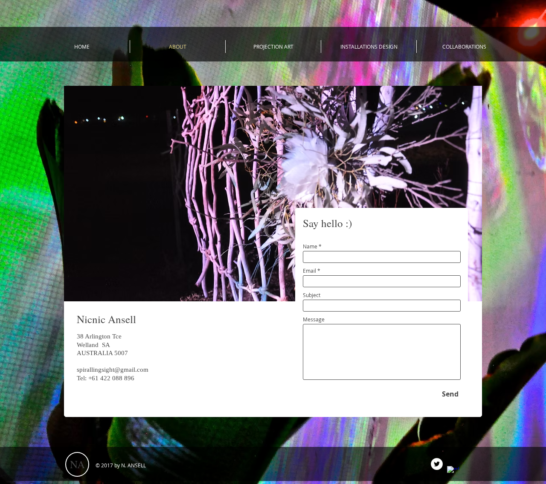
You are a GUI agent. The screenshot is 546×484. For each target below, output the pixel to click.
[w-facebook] (453, 472)
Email (309, 270)
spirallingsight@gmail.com (112, 369)
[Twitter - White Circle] (437, 464)
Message (314, 319)
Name (310, 246)
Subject (311, 294)
